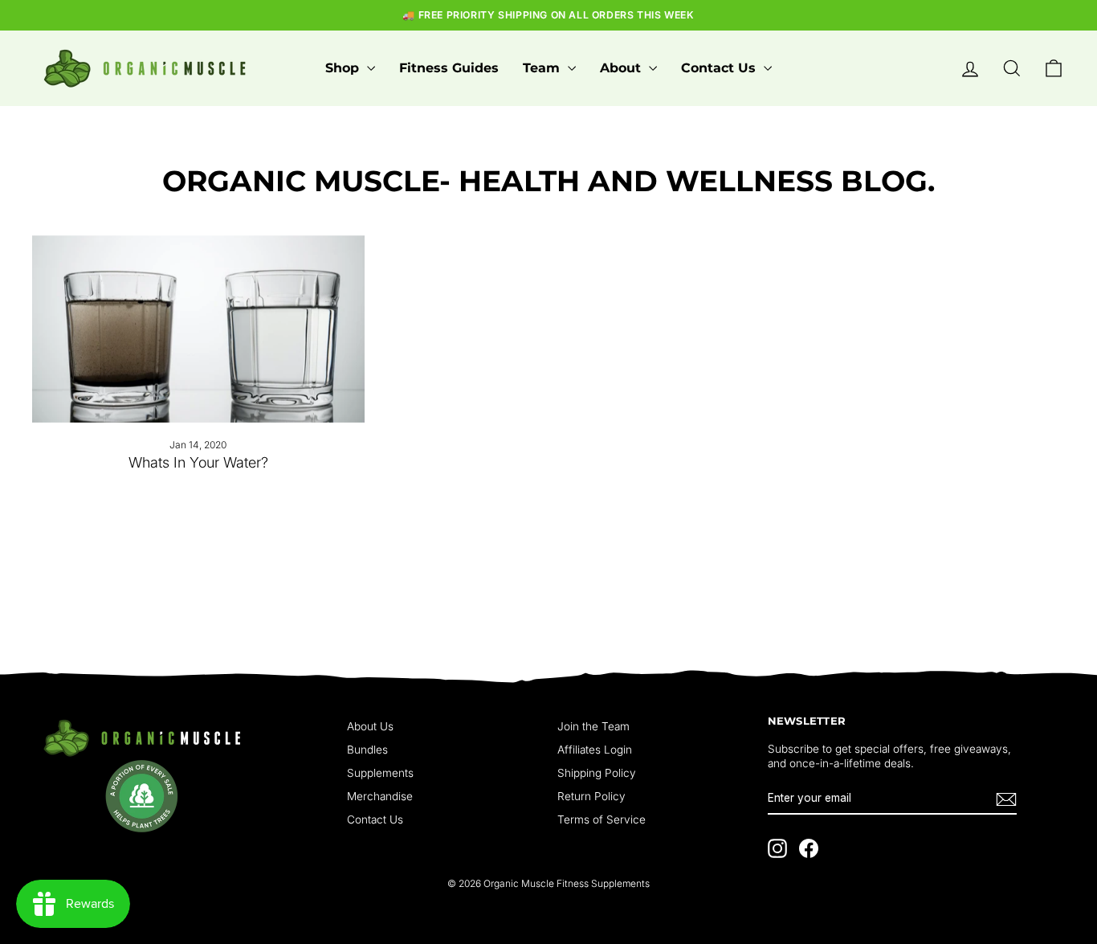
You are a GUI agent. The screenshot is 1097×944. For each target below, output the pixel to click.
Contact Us (720, 68)
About (622, 68)
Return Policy (591, 796)
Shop (344, 68)
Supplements (380, 772)
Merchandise (380, 796)
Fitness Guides (449, 68)
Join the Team (593, 726)
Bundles (367, 749)
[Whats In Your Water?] (198, 329)
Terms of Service (601, 819)
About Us (370, 726)
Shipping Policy (596, 772)
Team (543, 68)
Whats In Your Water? (198, 462)
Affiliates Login (594, 749)
